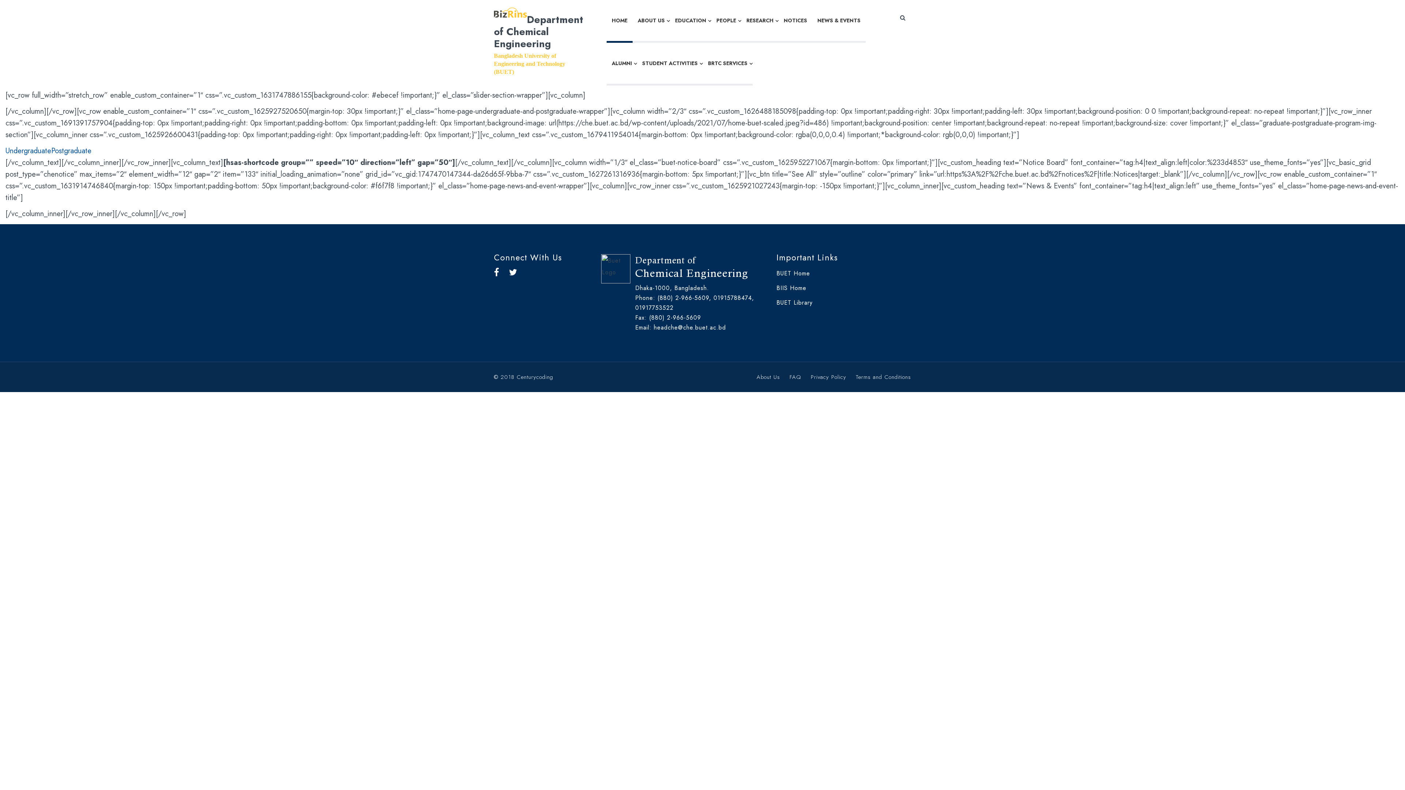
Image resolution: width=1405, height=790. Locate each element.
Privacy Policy (828, 377)
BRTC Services (728, 63)
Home (619, 20)
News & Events (839, 20)
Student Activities (670, 63)
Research (759, 20)
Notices (795, 20)
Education (690, 20)
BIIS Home (791, 288)
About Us (651, 20)
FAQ (795, 377)
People (726, 20)
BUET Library (794, 302)
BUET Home (793, 273)
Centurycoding (535, 377)
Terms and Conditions (883, 377)
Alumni (622, 63)
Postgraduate (71, 151)
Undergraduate (28, 151)
